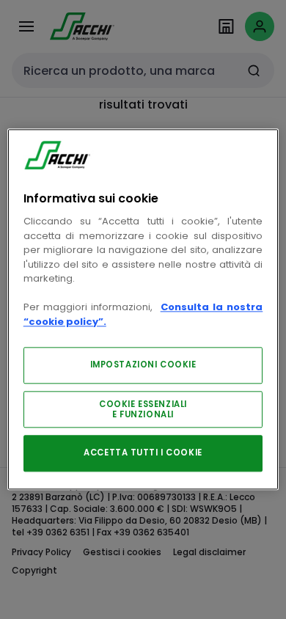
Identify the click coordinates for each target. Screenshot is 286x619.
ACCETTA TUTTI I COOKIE (143, 453)
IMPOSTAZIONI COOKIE (143, 365)
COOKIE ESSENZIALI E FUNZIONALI (143, 410)
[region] (143, 309)
